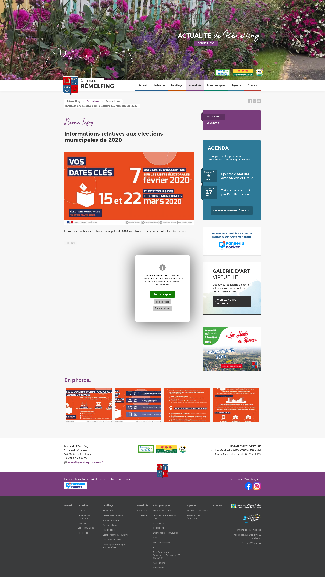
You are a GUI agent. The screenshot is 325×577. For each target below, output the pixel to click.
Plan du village (110, 525)
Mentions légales (243, 530)
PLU (155, 547)
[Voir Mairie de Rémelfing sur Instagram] (257, 489)
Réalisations (83, 533)
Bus (155, 537)
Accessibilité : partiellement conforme (247, 536)
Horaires (82, 523)
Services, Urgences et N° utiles (164, 517)
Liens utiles (158, 567)
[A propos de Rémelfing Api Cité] (259, 76)
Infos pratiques (216, 85)
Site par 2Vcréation (251, 543)
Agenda (236, 85)
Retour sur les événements (193, 517)
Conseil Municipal (86, 528)
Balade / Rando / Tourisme (115, 535)
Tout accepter (162, 294)
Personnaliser (162, 308)
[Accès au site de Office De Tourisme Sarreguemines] (252, 518)
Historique (108, 510)
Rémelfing (73, 101)
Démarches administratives (166, 510)
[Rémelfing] (89, 86)
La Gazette (212, 123)
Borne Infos (213, 117)
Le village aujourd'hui (113, 515)
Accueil (142, 85)
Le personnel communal (84, 517)
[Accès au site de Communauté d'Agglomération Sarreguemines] (246, 506)
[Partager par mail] (259, 102)
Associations (159, 563)
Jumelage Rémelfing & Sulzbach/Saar (114, 546)
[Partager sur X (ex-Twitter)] (255, 102)
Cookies (257, 530)
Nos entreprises (110, 530)
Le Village (176, 85)
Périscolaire (158, 528)
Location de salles (161, 542)
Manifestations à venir (232, 211)
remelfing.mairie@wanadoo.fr (85, 462)
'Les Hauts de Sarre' (112, 539)
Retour (71, 243)
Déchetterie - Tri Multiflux (165, 533)
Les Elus (81, 510)
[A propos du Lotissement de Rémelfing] (232, 370)
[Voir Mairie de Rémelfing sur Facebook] (249, 489)
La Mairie (159, 85)
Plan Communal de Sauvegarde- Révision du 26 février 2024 (166, 555)
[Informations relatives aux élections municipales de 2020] (129, 188)
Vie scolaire (158, 523)
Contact (252, 85)
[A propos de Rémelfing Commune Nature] (222, 76)
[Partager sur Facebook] (250, 102)
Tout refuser (162, 302)
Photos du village (111, 520)
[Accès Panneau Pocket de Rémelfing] (75, 488)
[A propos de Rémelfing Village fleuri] (243, 76)
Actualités (195, 85)
